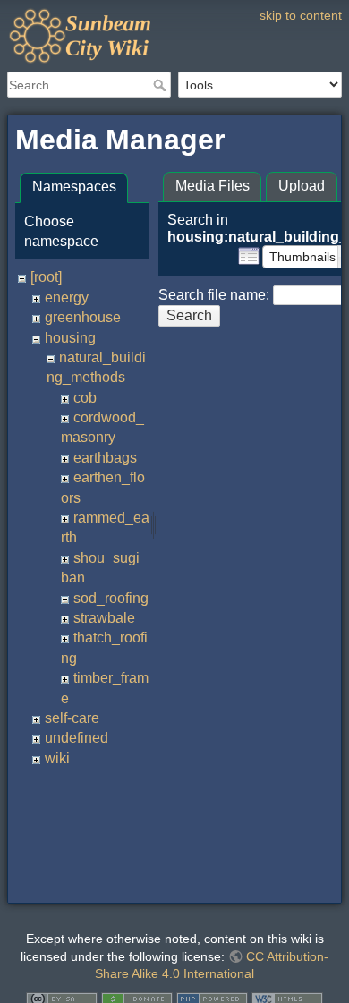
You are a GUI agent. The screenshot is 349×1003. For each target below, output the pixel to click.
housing (70, 337)
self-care (72, 718)
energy (67, 297)
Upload (301, 185)
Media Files (212, 185)
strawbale (104, 617)
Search (161, 85)
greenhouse (83, 317)
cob (85, 397)
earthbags (105, 457)
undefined (76, 737)
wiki (57, 758)
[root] (46, 277)
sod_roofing (111, 598)
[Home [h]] (174, 11)
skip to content (301, 15)
